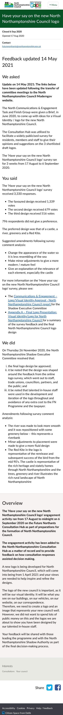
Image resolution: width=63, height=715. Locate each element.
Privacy (30, 708)
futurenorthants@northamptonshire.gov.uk (21, 46)
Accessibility (8, 708)
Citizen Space (12, 713)
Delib (28, 713)
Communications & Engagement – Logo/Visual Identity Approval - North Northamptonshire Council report (32, 300)
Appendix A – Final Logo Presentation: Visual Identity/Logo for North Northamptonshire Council (32, 316)
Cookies (21, 708)
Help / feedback (44, 708)
